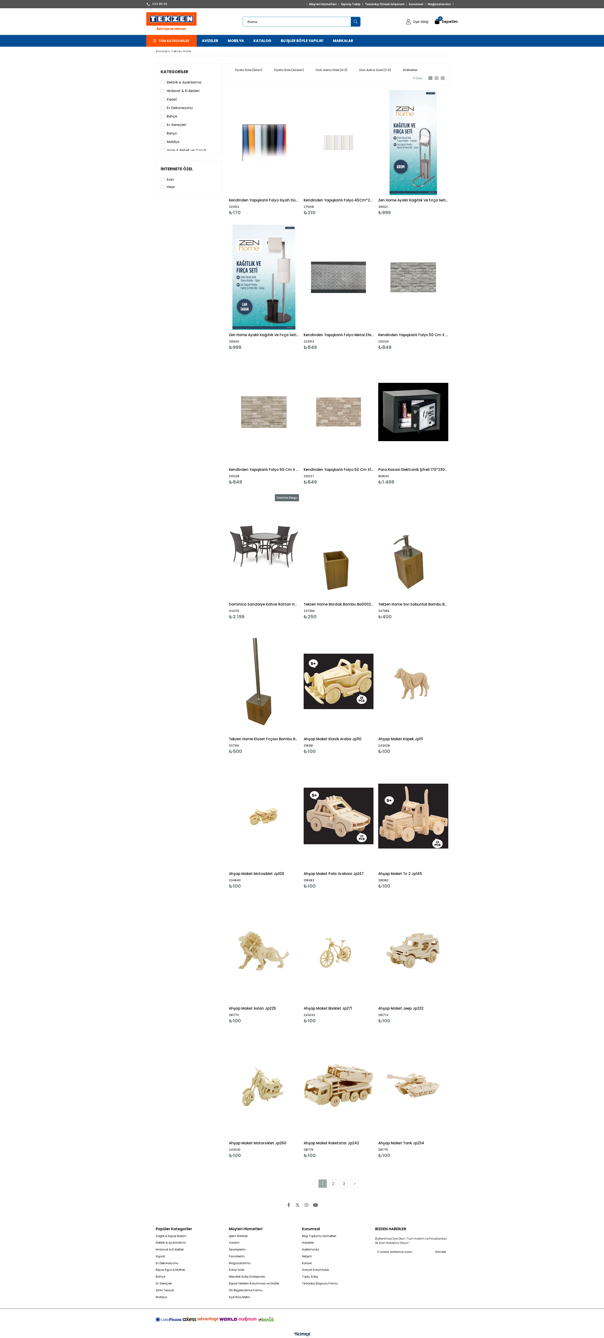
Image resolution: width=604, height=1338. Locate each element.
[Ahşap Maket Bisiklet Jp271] (339, 950)
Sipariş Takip (351, 4)
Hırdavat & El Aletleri (183, 91)
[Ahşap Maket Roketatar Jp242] (339, 1085)
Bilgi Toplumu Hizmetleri (319, 1236)
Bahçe (172, 116)
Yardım (234, 1243)
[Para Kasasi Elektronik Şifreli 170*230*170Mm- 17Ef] (413, 412)
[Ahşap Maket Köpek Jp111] (413, 681)
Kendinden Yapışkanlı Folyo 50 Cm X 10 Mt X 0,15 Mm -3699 (413, 334)
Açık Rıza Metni (239, 1297)
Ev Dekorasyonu (180, 108)
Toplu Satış (310, 1277)
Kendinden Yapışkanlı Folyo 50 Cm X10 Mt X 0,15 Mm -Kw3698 (339, 469)
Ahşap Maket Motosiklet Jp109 (256, 873)
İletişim (307, 1256)
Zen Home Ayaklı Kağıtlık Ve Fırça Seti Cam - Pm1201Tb (264, 334)
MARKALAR (343, 40)
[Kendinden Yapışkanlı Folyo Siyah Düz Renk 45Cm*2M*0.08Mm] (264, 142)
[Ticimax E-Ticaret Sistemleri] (302, 1334)
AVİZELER (210, 40)
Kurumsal (416, 4)
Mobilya (173, 142)
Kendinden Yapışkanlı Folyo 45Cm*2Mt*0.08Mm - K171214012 (339, 200)
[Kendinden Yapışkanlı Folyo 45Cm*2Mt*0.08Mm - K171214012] (339, 142)
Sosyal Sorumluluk (315, 1270)
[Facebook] (288, 1204)
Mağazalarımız (439, 4)
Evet (170, 179)
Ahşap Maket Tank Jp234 (401, 1143)
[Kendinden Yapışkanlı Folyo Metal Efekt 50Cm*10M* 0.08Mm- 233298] (339, 277)
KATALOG (262, 40)
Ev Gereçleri (176, 125)
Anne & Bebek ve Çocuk (186, 150)
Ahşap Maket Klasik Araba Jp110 (332, 738)
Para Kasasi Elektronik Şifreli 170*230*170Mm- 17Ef (413, 469)
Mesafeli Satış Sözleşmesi (247, 1277)
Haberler (308, 1243)
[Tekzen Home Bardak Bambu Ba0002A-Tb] (339, 546)
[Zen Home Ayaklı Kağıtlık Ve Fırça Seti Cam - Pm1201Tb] (264, 277)
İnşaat (172, 99)
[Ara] (355, 21)
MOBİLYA (236, 40)
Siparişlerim (237, 1249)
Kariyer (307, 1263)
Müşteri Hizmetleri (322, 4)
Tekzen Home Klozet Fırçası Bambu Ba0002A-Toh (264, 738)
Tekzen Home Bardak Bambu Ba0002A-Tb (339, 604)
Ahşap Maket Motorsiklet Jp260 (257, 1143)
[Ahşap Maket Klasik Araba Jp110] (339, 681)
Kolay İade (236, 1270)
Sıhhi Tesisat (165, 1290)
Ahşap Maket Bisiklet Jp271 (328, 1008)
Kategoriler (174, 72)
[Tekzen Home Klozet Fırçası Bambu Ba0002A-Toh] (264, 681)
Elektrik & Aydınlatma (184, 82)
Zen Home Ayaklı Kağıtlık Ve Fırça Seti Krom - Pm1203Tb (413, 200)
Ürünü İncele (281, 153)
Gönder (440, 1252)
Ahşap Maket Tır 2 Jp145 (400, 873)
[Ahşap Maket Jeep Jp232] (413, 950)
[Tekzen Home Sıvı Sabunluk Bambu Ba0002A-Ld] (413, 546)
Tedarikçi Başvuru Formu (320, 1283)
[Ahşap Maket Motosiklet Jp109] (264, 816)
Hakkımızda (310, 1249)
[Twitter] (297, 1204)
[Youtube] (315, 1204)
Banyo (172, 133)
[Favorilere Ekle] (264, 153)
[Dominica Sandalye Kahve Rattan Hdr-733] (264, 546)
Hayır (171, 187)
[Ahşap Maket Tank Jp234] (413, 1085)
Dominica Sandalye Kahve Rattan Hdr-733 (264, 604)
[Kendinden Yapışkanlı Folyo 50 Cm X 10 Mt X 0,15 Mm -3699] (413, 277)
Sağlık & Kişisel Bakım (171, 1236)
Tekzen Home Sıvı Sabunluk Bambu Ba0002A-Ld (413, 604)
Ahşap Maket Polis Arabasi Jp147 (334, 873)
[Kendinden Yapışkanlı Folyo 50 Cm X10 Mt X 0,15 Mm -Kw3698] (339, 412)
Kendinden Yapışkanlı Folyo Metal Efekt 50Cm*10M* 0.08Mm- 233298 (339, 334)
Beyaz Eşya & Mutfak (170, 1270)
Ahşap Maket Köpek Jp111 (400, 738)
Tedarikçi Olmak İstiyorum (384, 4)
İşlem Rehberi (238, 1236)
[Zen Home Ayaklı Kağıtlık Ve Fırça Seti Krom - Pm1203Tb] (413, 142)
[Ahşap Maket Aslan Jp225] (264, 950)
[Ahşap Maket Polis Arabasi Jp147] (339, 816)
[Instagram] (306, 1204)
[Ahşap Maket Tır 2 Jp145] (413, 816)
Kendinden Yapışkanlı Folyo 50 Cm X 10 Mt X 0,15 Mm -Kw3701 (264, 469)
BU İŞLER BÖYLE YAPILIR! (302, 40)
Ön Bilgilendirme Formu (245, 1290)
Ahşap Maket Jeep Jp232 (401, 1008)
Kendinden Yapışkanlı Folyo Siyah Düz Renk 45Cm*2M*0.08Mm (264, 200)
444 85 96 (159, 4)
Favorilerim (237, 1256)
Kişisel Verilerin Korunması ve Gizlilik (254, 1283)
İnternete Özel (177, 169)
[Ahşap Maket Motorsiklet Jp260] (264, 1085)
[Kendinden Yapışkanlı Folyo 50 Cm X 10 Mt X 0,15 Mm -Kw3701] (264, 412)
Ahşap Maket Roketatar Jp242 (331, 1143)
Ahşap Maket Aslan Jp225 (252, 1008)
